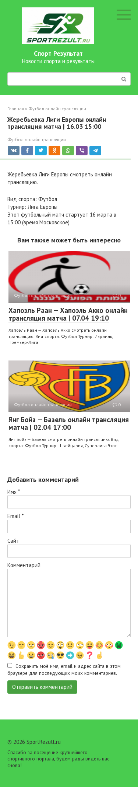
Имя (13, 491)
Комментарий (23, 565)
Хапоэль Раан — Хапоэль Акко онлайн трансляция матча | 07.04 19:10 (68, 314)
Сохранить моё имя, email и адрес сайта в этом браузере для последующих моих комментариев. (64, 669)
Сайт (13, 540)
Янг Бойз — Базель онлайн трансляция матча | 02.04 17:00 (68, 423)
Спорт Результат (58, 53)
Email (15, 516)
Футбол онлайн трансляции (36, 140)
